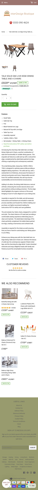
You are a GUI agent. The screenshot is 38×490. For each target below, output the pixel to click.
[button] (6, 308)
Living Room (23, 457)
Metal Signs (14, 466)
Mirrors (21, 459)
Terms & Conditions (19, 421)
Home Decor (28, 464)
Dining (16, 457)
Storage (4, 457)
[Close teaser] (11, 479)
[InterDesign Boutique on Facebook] (24, 473)
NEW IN (11, 459)
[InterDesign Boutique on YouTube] (34, 473)
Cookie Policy (19, 419)
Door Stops (20, 464)
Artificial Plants (29, 459)
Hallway (4, 462)
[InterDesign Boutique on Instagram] (31, 473)
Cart (34, 2)
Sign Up (32, 447)
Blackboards (12, 462)
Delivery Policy (19, 411)
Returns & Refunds (19, 413)
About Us (19, 405)
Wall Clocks (18, 469)
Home (3, 32)
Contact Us (19, 408)
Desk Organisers (30, 462)
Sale (16, 459)
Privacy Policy (19, 416)
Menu (6, 2)
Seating (11, 457)
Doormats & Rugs (10, 464)
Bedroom (31, 457)
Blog (19, 427)
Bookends (20, 462)
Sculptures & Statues (26, 466)
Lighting (7, 466)
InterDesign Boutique (20, 478)
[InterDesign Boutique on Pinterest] (28, 473)
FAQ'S (19, 424)
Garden (5, 459)
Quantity (4, 94)
